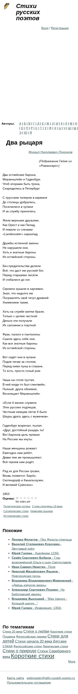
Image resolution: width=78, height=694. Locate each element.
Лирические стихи (55, 646)
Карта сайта (15, 678)
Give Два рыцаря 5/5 (36, 497)
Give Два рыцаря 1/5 (21, 497)
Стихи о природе (19, 650)
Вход (44, 28)
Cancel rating (17, 497)
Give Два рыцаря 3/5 (28, 497)
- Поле (33, 567)
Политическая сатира (16, 506)
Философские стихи (27, 646)
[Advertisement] (39, 81)
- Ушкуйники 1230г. (35, 553)
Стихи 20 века (13, 631)
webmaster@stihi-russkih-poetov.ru (51, 678)
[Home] (6, 6)
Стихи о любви (36, 631)
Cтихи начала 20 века (33, 641)
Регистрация (60, 28)
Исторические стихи (15, 516)
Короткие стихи (32, 656)
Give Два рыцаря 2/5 (25, 497)
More (71, 661)
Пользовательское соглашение (29, 682)
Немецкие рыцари (41, 511)
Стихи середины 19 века (47, 506)
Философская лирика (31, 636)
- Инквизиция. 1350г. (37, 608)
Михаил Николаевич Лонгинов (50, 152)
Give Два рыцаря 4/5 (32, 497)
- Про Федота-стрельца (42, 539)
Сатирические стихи (16, 511)
